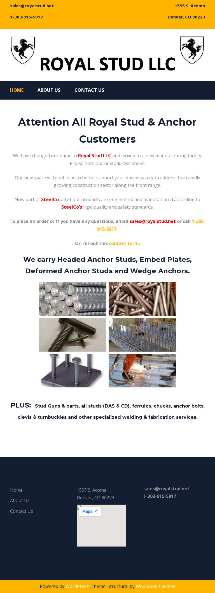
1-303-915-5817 (26, 17)
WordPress (77, 586)
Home (17, 90)
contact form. (124, 243)
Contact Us (89, 90)
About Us (49, 90)
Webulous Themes (155, 586)
